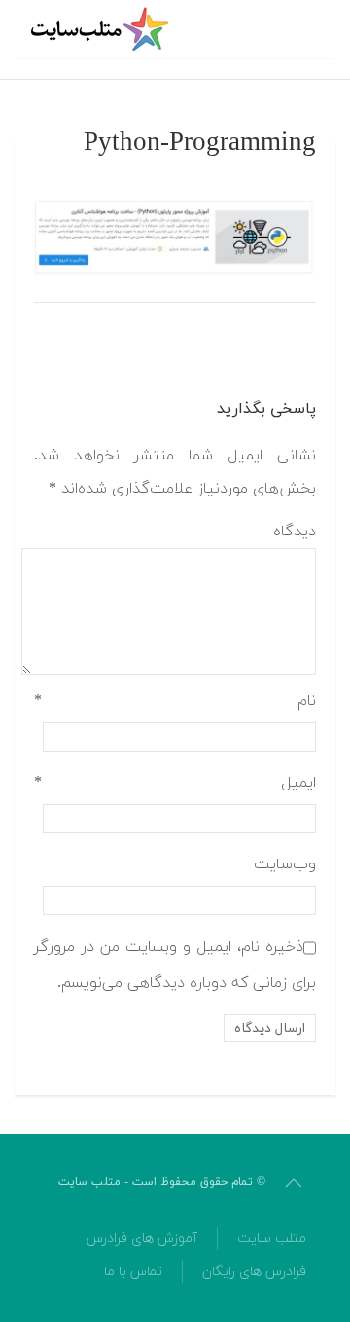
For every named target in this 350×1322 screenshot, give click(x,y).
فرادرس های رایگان (254, 1272)
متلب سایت (271, 1239)
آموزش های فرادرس (142, 1239)
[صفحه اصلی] (102, 29)
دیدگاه (294, 531)
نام (175, 701)
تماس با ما (133, 1272)
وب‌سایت (285, 864)
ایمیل (175, 782)
